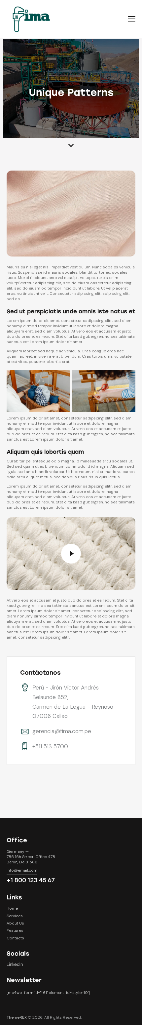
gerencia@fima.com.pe (61, 731)
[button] (131, 19)
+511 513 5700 (50, 746)
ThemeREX (17, 1017)
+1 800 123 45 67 (31, 880)
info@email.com (22, 870)
